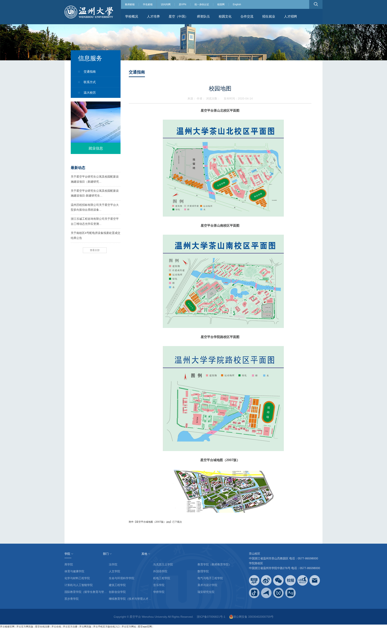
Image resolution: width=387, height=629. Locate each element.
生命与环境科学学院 (121, 578)
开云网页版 (85, 626)
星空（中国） (178, 16)
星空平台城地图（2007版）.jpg (153, 521)
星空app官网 (145, 626)
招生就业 (268, 16)
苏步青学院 (71, 598)
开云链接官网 (7, 626)
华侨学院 (158, 591)
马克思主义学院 (163, 564)
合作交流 (246, 16)
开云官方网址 (129, 626)
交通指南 (90, 71)
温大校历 (90, 92)
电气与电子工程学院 (210, 578)
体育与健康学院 (74, 571)
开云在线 (56, 626)
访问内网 (166, 4)
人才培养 (153, 16)
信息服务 (131, 31)
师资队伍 (203, 16)
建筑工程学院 (117, 585)
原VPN (182, 4)
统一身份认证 (202, 4)
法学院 (113, 564)
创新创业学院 (117, 591)
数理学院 (203, 571)
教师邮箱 (130, 4)
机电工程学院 (161, 578)
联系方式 (90, 82)
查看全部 (95, 250)
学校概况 (131, 16)
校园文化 (225, 16)
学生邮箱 (148, 4)
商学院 (68, 564)
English (237, 4)
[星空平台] (88, 11)
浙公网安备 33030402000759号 (253, 616)
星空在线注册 (42, 626)
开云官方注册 (70, 626)
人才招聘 (290, 16)
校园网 (221, 4)
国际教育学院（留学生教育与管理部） (86, 591)
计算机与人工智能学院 (78, 585)
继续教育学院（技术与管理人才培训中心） (131, 598)
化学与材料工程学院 (77, 578)
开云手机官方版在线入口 (106, 626)
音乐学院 (158, 585)
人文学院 (114, 571)
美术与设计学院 (207, 585)
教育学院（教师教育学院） (214, 564)
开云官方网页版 (24, 626)
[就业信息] (96, 127)
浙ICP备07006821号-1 (211, 616)
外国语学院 (160, 571)
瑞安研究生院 (206, 591)
